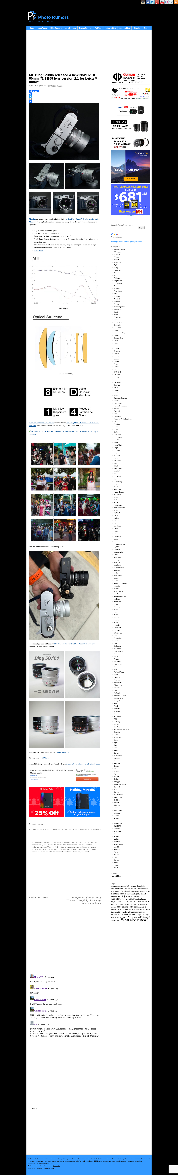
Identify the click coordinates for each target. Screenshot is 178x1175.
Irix (115, 473)
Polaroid (117, 677)
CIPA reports (140, 888)
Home (32, 28)
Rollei (116, 714)
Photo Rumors (53, 17)
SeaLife (116, 734)
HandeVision (118, 440)
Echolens (117, 385)
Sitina (116, 750)
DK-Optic (117, 374)
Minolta (117, 586)
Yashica (116, 839)
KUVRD (117, 513)
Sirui (115, 747)
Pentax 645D (115, 904)
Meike (116, 573)
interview (136, 896)
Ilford (116, 466)
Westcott (117, 828)
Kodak (116, 500)
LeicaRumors (70, 28)
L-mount (127, 898)
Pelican (116, 654)
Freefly (116, 408)
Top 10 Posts (118, 794)
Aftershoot (117, 262)
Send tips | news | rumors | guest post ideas (126, 241)
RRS (115, 719)
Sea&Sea (117, 732)
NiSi (115, 612)
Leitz (116, 531)
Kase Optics (118, 489)
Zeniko (116, 854)
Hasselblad (118, 445)
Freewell (117, 411)
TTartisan (117, 805)
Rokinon (117, 711)
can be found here (63, 752)
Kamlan (116, 487)
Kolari (116, 502)
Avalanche (117, 309)
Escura (116, 390)
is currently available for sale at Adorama (83, 763)
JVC (115, 484)
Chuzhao (117, 351)
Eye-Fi (116, 400)
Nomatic (117, 622)
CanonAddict (124, 28)
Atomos (116, 304)
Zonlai (116, 865)
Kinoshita (117, 494)
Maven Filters (119, 567)
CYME (116, 361)
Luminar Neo (125, 902)
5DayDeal (114, 886)
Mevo (116, 580)
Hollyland (117, 455)
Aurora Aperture (119, 306)
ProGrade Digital (120, 695)
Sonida (116, 766)
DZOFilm (117, 382)
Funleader (117, 416)
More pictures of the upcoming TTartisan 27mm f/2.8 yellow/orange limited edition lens (83, 900)
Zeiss (116, 852)
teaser (114, 914)
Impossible (118, 468)
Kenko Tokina (119, 492)
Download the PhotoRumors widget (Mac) (40, 1163)
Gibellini (117, 424)
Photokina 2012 (141, 907)
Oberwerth (117, 627)
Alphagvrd (117, 278)
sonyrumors (140, 911)
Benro (116, 314)
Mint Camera (118, 591)
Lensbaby (117, 536)
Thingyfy (117, 781)
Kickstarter (116, 898)
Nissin (116, 614)
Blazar (116, 320)
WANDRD (117, 826)
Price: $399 (38, 250)
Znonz (116, 862)
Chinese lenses (129, 888)
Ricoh (116, 706)
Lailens (116, 518)
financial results (118, 893)
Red (115, 703)
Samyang (117, 724)
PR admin (35, 86)
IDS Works (117, 460)
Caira (116, 330)
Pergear (116, 659)
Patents (146, 901)
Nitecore (117, 617)
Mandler (117, 562)
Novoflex (117, 625)
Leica (116, 528)
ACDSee (117, 254)
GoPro (116, 432)
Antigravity (118, 283)
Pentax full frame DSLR (126, 904)
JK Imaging (118, 481)
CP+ (147, 889)
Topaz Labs (118, 797)
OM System (118, 633)
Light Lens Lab (119, 544)
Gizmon (116, 427)
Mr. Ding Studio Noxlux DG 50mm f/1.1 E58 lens (74, 643)
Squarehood (118, 774)
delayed (132, 891)
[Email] (65, 99)
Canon (116, 335)
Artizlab (117, 296)
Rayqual (117, 701)
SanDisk (117, 727)
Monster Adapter (120, 596)
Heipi (116, 447)
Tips (145, 28)
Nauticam (117, 601)
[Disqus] (65, 1005)
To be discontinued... (127, 914)
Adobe (116, 257)
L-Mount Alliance (138, 898)
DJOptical (117, 372)
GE (115, 421)
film (149, 891)
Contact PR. (56, 1166)
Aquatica (117, 288)
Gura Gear (117, 434)
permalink (67, 829)
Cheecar (117, 346)
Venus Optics (118, 810)
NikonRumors (56, 28)
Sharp (116, 740)
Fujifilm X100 (116, 896)
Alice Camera (118, 273)
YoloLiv (117, 847)
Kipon (116, 497)
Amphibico (118, 280)
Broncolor (117, 325)
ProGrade (117, 693)
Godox (116, 429)
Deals (116, 364)
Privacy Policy (88, 1161)
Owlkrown (117, 646)
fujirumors (127, 896)
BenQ (116, 312)
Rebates (121, 912)
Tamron (116, 776)
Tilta (115, 789)
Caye (116, 343)
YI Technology (119, 844)
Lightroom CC (116, 902)
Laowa (116, 520)
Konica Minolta (119, 507)
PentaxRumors (85, 28)
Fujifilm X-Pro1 (140, 894)
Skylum (116, 753)
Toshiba (116, 800)
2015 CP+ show (121, 886)
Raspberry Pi (118, 698)
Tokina (116, 792)
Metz (116, 578)
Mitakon (117, 594)
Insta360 (117, 471)
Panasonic (117, 648)
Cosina (116, 359)
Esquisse (117, 393)
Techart (116, 779)
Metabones (118, 575)
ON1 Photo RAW (135, 902)
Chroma (116, 348)
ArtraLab (117, 299)
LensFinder (42, 28)
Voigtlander (118, 823)
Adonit (116, 259)
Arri (115, 293)
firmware (130, 893)
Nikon (116, 609)
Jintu (115, 479)
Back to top (36, 1108)
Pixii (115, 669)
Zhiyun (116, 860)
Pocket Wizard (119, 672)
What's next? (115, 920)
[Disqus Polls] (65, 940)
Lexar (116, 539)
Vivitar (116, 821)
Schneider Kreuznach (121, 729)
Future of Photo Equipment (123, 419)
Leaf (115, 523)
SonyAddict (111, 28)
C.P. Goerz (117, 327)
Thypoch (117, 787)
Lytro (116, 554)
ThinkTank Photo (120, 784)
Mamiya (117, 560)
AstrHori (117, 301)
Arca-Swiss (118, 291)
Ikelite (116, 463)
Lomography (118, 552)
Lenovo (116, 534)
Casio (116, 340)
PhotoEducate (119, 664)
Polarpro (117, 680)
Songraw (117, 763)
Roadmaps (130, 911)
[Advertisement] (65, 52)
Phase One (117, 661)
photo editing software (126, 906)
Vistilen (116, 818)
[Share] (65, 101)
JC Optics (117, 476)
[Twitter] (65, 96)
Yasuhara (117, 841)
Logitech (117, 549)
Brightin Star (118, 322)
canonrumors (117, 888)
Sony (116, 768)
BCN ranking (131, 886)
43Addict (136, 28)
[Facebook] (65, 93)
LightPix (117, 547)
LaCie (116, 515)
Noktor (116, 620)
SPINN (116, 771)
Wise (115, 834)
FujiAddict (99, 28)
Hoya (116, 458)
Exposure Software (120, 398)
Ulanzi (116, 808)
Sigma (116, 742)
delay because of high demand (120, 891)
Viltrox (116, 815)
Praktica (117, 687)
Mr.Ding (32, 219)
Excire (116, 395)
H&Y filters (118, 437)
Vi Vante (117, 813)
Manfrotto (117, 565)
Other (116, 640)
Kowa (116, 510)
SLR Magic (118, 755)
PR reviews (118, 685)
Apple (116, 286)
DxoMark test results (141, 891)
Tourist (116, 802)
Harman (116, 442)
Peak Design (118, 651)
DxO (115, 380)
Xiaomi (116, 836)
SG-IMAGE (118, 737)
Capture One (118, 338)
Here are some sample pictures (41, 422)
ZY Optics (117, 868)
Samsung (117, 721)
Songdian (117, 761)
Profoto (116, 690)
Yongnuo (117, 849)
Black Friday (141, 886)
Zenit (116, 857)
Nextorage (117, 607)
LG (115, 541)
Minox (116, 588)
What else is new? (38, 897)
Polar (116, 674)
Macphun (117, 557)
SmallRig (117, 758)
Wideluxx (117, 831)
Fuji (115, 413)
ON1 (115, 635)
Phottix (116, 667)
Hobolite (117, 450)
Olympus (117, 630)
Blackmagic (118, 317)
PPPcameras (118, 682)
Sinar (116, 745)
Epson (116, 387)
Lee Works (117, 526)
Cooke (116, 356)
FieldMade (118, 403)
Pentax (116, 656)
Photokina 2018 (140, 909)
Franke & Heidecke (120, 406)
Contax (116, 353)
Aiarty (116, 267)
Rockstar (117, 708)
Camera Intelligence (121, 333)
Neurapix (117, 604)
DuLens (116, 377)
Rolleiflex (117, 716)
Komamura (118, 505)
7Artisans (117, 252)
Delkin (116, 366)
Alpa (115, 275)
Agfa (115, 265)
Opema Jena (118, 638)
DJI (115, 369)
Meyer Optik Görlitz (121, 583)
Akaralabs (117, 270)
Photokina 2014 (117, 909)
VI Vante (45, 758)
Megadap (117, 570)
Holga (116, 453)
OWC (116, 643)
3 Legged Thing (119, 249)
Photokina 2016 (129, 909)
